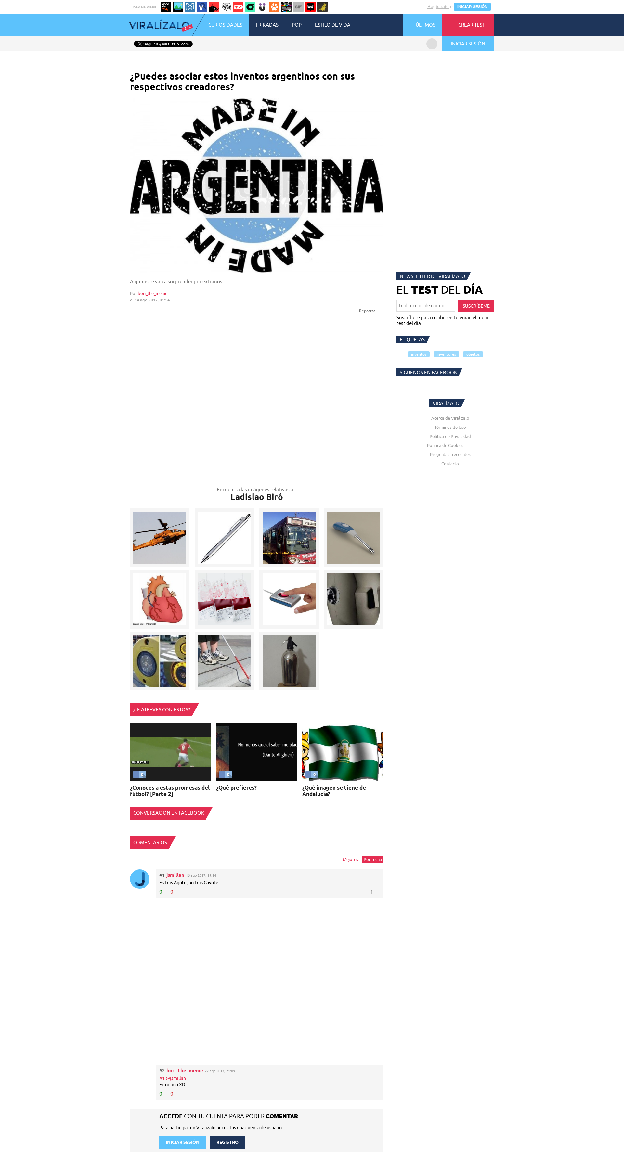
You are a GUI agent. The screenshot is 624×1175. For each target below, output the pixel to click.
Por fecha (373, 859)
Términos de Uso (450, 427)
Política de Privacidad (450, 436)
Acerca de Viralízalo (450, 418)
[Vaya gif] (298, 7)
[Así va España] (214, 7)
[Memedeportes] (190, 7)
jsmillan (175, 875)
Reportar (367, 311)
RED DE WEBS (144, 6)
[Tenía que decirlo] (310, 7)
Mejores (350, 859)
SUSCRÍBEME (476, 306)
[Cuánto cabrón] (226, 7)
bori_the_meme (152, 293)
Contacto (450, 463)
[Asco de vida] (166, 7)
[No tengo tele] (286, 7)
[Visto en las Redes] (202, 7)
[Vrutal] (238, 7)
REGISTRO (227, 1142)
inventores (446, 354)
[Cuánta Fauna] (274, 7)
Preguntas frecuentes (450, 454)
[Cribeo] (250, 7)
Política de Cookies (445, 445)
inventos (418, 354)
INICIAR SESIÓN (472, 7)
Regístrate (438, 6)
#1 (162, 1078)
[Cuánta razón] (178, 7)
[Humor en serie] (262, 7)
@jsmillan (176, 1078)
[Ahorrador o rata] (322, 7)
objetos (473, 354)
